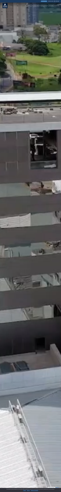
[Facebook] (56, 1)
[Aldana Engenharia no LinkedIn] (58, 1)
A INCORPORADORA (44, 1)
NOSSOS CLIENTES (36, 5)
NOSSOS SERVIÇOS (43, 5)
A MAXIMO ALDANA (50, 1)
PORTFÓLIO (28, 5)
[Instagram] (54, 1)
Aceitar (25, 490)
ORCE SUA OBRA (51, 5)
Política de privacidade (34, 490)
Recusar (28, 490)
